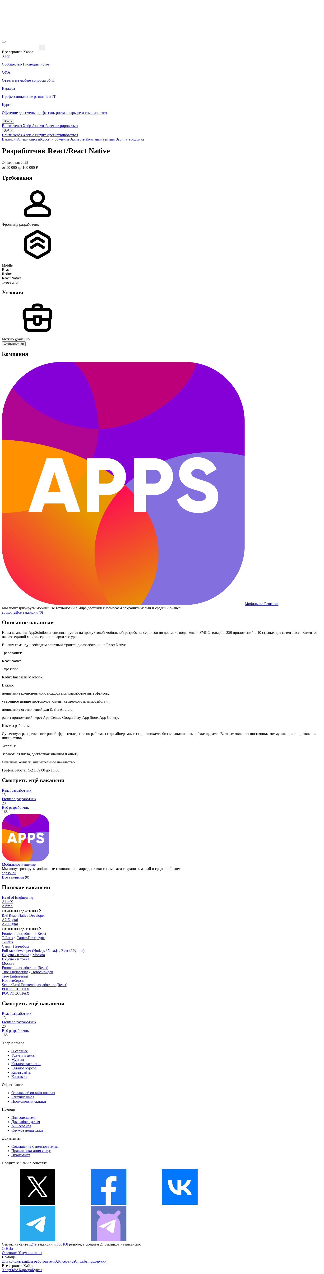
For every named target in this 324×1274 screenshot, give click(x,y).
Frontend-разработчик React (24, 933)
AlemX (7, 902)
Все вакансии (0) (29, 612)
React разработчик (16, 790)
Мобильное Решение (261, 604)
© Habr (7, 1248)
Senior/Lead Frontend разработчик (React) (34, 985)
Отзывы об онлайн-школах (33, 1093)
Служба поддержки (27, 1130)
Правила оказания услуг (31, 1151)
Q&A (14, 1270)
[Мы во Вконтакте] (179, 1203)
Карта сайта (21, 1072)
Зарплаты (123, 139)
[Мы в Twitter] (37, 1203)
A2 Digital (10, 920)
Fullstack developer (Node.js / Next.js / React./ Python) (43, 951)
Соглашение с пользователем (35, 1146)
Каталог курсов (24, 1068)
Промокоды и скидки (28, 1101)
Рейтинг (109, 139)
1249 (33, 1244)
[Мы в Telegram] (37, 1240)
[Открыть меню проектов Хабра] (4, 41)
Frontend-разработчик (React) (25, 968)
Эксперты (77, 139)
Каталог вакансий (26, 1064)
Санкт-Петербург (31, 938)
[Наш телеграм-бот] (108, 1240)
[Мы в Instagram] (251, 1203)
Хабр (6, 1270)
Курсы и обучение (54, 139)
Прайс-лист (20, 1155)
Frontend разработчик (19, 799)
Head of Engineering (17, 897)
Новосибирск (42, 972)
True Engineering (15, 972)
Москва (38, 955)
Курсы (37, 1270)
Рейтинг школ (22, 1097)
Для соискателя (23, 1117)
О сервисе (19, 1051)
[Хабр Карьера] (20, 47)
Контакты (19, 1077)
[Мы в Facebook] (108, 1203)
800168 (62, 1244)
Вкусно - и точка (15, 955)
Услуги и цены (23, 1055)
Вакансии (10, 139)
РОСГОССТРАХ (15, 989)
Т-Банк (7, 938)
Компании (94, 139)
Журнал (137, 139)
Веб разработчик (15, 807)
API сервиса (21, 1126)
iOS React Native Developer (23, 915)
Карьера (25, 1270)
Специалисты (29, 139)
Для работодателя (25, 1122)
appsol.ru (9, 612)
